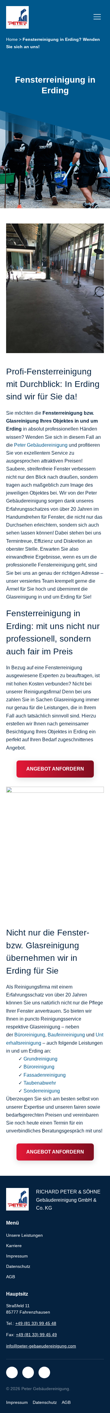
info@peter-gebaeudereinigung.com (41, 1345)
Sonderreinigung (42, 1090)
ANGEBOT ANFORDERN (55, 768)
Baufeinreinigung (66, 1034)
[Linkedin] (44, 1372)
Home (12, 39)
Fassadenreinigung (45, 1075)
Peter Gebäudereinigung (41, 445)
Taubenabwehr (40, 1083)
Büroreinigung (29, 1034)
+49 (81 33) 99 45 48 (35, 1323)
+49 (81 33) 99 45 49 (36, 1334)
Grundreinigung (40, 1058)
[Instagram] (28, 1372)
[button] (97, 17)
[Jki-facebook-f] (12, 1372)
